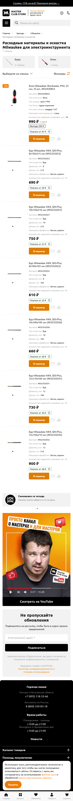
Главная (6, 798)
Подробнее (36, 559)
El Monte (62, 13)
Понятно (13, 784)
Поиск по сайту (29, 23)
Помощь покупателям (17, 757)
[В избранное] (53, 139)
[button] (35, 508)
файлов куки (49, 774)
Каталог (6, 23)
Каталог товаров (14, 750)
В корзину (39, 138)
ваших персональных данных (35, 777)
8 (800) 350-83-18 (68, 13)
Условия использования (36, 671)
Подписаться (36, 647)
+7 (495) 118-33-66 (36, 696)
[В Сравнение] (59, 139)
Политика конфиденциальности (35, 668)
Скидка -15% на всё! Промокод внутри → (34, 3)
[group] (36, 500)
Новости (36, 739)
